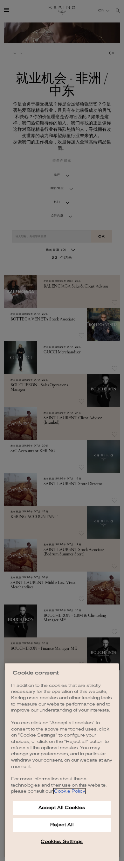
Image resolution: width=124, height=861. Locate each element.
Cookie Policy (69, 791)
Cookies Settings (62, 841)
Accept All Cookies (62, 807)
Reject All (62, 824)
